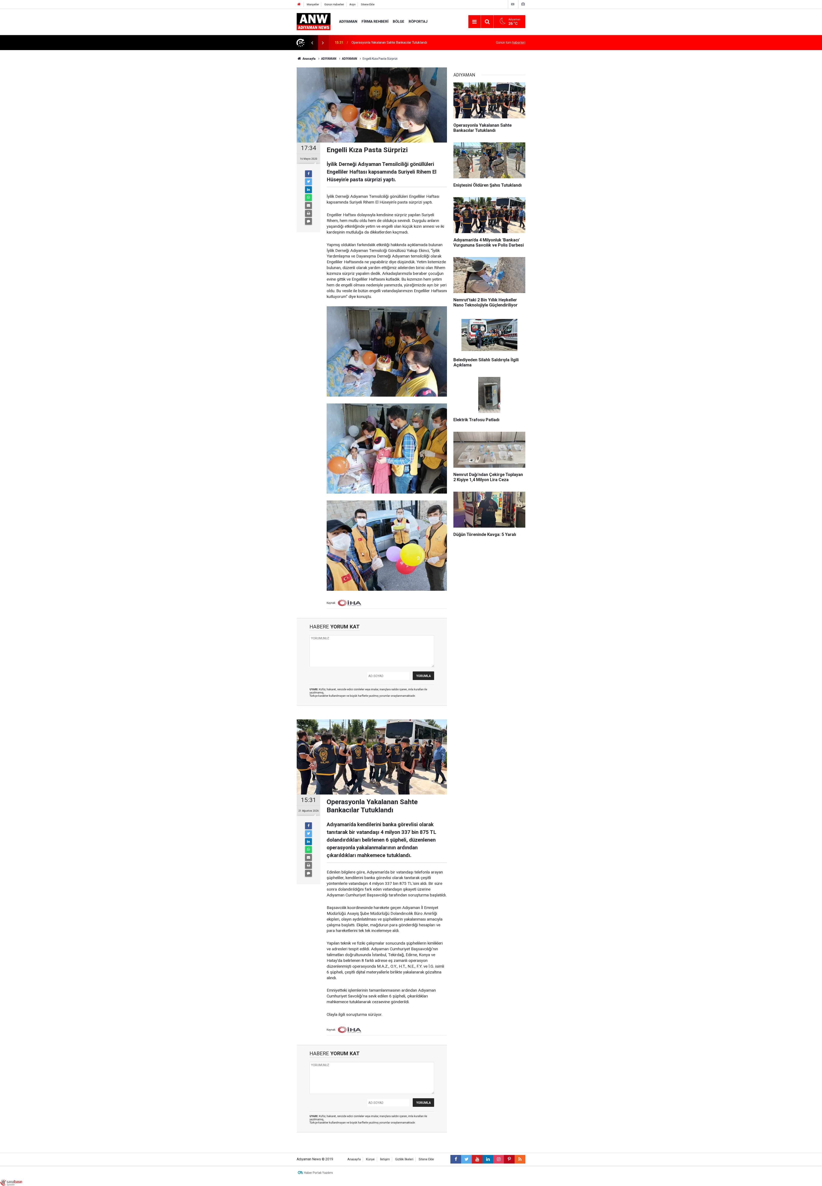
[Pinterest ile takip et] (509, 1159)
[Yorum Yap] (308, 221)
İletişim (385, 1159)
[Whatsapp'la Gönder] (308, 197)
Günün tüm (510, 42)
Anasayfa (354, 1159)
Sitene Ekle (367, 4)
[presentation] (312, 42)
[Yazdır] (308, 213)
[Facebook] (308, 173)
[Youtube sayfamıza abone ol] (477, 1159)
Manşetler (313, 4)
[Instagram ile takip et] (498, 1159)
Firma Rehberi (375, 21)
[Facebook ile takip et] (455, 1159)
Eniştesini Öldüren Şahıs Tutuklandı (377, 42)
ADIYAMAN (348, 21)
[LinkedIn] (308, 189)
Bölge (398, 21)
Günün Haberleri (334, 4)
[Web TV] (512, 4)
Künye (370, 1159)
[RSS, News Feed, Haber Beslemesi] (520, 1159)
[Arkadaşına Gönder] (308, 205)
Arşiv (352, 4)
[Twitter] (308, 181)
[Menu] (474, 22)
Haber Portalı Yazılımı (318, 1172)
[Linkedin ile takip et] (487, 1159)
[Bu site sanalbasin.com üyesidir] (11, 1182)
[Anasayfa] (299, 4)
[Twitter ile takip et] (466, 1159)
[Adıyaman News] (314, 21)
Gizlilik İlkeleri (404, 1159)
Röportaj (418, 21)
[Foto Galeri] (523, 4)
